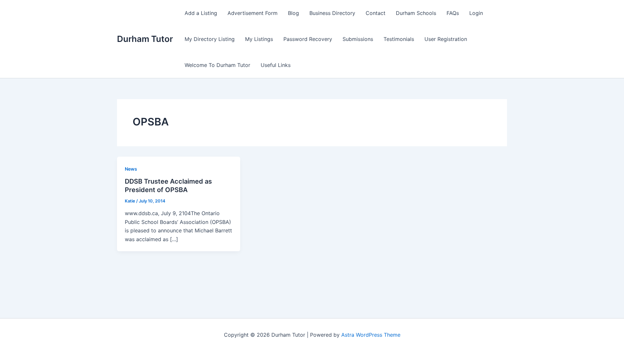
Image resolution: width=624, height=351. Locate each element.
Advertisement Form (253, 13)
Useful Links (276, 65)
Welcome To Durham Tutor (217, 65)
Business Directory (332, 13)
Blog (293, 13)
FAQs (453, 13)
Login (476, 13)
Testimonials (399, 39)
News (131, 169)
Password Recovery (307, 39)
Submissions (358, 39)
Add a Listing (201, 13)
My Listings (259, 39)
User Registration (445, 39)
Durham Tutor (145, 39)
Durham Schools (416, 13)
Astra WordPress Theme (370, 335)
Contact (375, 13)
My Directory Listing (210, 39)
